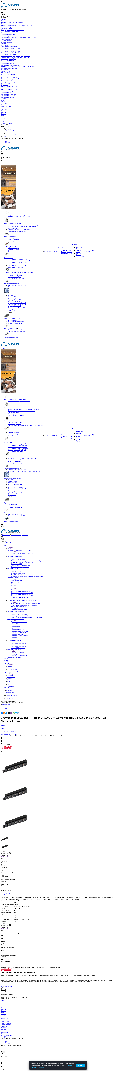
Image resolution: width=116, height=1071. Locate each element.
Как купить (10, 666)
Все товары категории (7, 984)
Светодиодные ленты (17, 571)
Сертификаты (5, 1017)
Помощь (3, 1029)
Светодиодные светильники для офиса (22, 553)
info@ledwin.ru (6, 136)
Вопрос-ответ (5, 1032)
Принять (80, 1065)
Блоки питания (15, 590)
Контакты (3, 1015)
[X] (9, 713)
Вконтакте (7, 141)
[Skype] (16, 713)
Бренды (3, 1003)
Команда (3, 1011)
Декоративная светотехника (19, 622)
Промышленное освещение (19, 643)
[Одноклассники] (4, 713)
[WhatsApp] (14, 713)
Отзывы (3, 1012)
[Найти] (2, 13)
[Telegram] (18, 713)
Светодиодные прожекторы (19, 614)
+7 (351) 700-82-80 (6, 123)
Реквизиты (4, 1026)
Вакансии (3, 1014)
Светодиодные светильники (19, 559)
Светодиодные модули (17, 652)
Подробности (4, 856)
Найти (2, 1052)
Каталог (9, 548)
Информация (4, 1018)
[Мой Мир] (6, 713)
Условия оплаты (5, 1021)
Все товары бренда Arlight (8, 986)
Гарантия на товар (6, 1024)
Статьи (3, 1034)
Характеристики (9, 894)
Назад (11, 547)
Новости (3, 1009)
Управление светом (16, 580)
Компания (10, 675)
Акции (3, 1001)
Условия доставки (6, 1023)
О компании (4, 1008)
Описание (7, 893)
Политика (3, 1027)
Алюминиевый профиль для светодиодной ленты (25, 603)
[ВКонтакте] (2, 713)
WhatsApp (7, 142)
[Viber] (11, 713)
